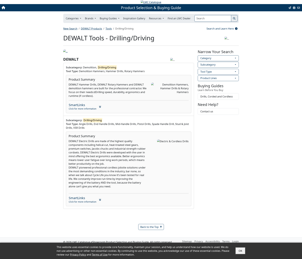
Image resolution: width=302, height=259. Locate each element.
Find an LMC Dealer (179, 18)
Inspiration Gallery (134, 18)
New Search (70, 28)
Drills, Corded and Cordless (216, 96)
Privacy (198, 241)
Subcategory (207, 64)
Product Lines (208, 78)
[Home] (31, 7)
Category (205, 58)
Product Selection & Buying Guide (151, 8)
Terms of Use (100, 254)
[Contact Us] (298, 7)
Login (235, 241)
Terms (226, 241)
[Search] (234, 18)
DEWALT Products (91, 28)
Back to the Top (149, 227)
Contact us (206, 111)
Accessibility (212, 241)
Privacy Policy (78, 254)
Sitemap (187, 241)
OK (240, 251)
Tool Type (206, 71)
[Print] (294, 7)
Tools (109, 28)
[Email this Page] (289, 7)
